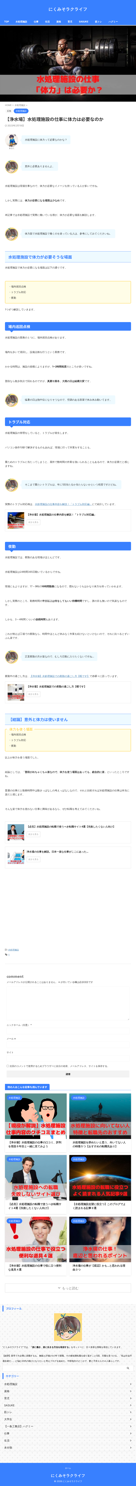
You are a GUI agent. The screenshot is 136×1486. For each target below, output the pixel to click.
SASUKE (83, 21)
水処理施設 (21, 21)
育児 (70, 21)
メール (11, 1038)
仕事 (36, 21)
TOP (6, 21)
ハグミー (113, 21)
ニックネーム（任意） (19, 1025)
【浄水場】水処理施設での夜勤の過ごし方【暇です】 (60, 676)
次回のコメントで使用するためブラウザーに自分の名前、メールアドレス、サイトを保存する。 (59, 1066)
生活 (47, 21)
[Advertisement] (68, 913)
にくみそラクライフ (68, 9)
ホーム (68, 1468)
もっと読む (70, 1288)
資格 (58, 21)
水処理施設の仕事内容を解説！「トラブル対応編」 (63, 504)
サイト (10, 1052)
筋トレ (98, 21)
